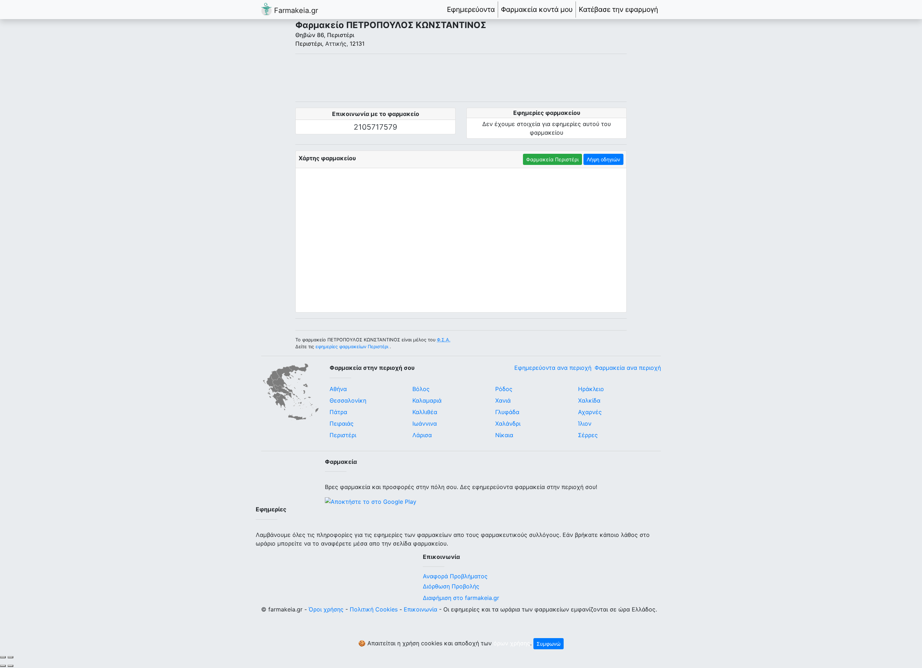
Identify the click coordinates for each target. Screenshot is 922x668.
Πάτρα (338, 412)
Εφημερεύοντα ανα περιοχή (552, 367)
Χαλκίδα (589, 400)
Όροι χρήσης (326, 609)
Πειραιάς (342, 423)
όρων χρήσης (511, 643)
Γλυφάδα (507, 412)
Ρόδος (504, 389)
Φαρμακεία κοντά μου (537, 9)
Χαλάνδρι (507, 423)
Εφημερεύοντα (471, 9)
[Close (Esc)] (3, 657)
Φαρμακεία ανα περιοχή (628, 367)
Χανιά (503, 400)
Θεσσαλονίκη (348, 400)
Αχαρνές (590, 412)
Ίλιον (584, 423)
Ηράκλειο (591, 389)
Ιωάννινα (424, 423)
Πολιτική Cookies (374, 609)
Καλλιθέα (424, 412)
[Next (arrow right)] (10, 666)
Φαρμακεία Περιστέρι (552, 159)
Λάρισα (422, 435)
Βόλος (421, 389)
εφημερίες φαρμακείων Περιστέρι (351, 346)
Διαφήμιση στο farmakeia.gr (461, 597)
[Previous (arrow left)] (3, 666)
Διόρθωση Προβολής (451, 586)
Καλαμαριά (427, 400)
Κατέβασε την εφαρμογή (618, 9)
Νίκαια (504, 435)
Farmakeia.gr (295, 10)
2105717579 (375, 126)
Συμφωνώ (548, 644)
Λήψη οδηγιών (603, 159)
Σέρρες (588, 435)
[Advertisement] (461, 78)
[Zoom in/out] (10, 657)
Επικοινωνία (420, 609)
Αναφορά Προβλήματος (455, 576)
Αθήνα (338, 389)
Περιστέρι (308, 43)
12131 (357, 43)
